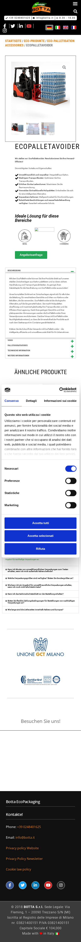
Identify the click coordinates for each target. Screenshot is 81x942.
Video (10, 340)
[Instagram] (61, 885)
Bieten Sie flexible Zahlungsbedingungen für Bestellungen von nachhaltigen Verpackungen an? (41, 602)
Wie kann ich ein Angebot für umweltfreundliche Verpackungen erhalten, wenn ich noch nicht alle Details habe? (40, 586)
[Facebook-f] (10, 885)
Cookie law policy (18, 869)
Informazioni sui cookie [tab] (60, 400)
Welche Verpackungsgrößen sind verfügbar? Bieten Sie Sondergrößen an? (40, 578)
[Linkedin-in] (35, 885)
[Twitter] (23, 885)
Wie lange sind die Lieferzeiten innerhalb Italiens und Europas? (35, 610)
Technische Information (19, 350)
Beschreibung (14, 270)
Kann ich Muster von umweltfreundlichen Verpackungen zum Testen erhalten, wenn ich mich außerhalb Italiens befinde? (38, 570)
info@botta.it (26, 837)
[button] (75, 3)
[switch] (70, 481)
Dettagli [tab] (31, 400)
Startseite (13, 41)
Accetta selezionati (40, 535)
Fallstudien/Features (18, 345)
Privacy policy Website (23, 848)
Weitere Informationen (18, 355)
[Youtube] (48, 885)
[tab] (40, 270)
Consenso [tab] (12, 400)
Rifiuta (40, 548)
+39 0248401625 (29, 827)
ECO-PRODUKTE (34, 41)
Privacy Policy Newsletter (24, 859)
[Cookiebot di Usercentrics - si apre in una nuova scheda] (59, 389)
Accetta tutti (40, 523)
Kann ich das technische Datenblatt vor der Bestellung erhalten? (36, 594)
